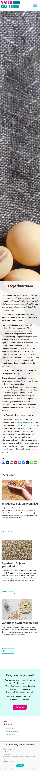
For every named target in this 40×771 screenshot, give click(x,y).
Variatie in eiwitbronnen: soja (20, 622)
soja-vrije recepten (22, 422)
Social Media (7, 760)
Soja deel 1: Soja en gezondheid (13, 564)
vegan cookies (31, 768)
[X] (7, 462)
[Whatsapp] (31, 462)
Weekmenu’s (10, 735)
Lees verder (8, 532)
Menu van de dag (12, 731)
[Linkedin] (11, 462)
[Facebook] (3, 462)
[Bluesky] (23, 462)
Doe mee (20, 707)
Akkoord (20, 765)
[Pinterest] (15, 462)
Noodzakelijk (13, 750)
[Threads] (27, 462)
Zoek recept (10, 728)
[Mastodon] (19, 462)
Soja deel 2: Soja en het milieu (20, 503)
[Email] (35, 462)
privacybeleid (10, 768)
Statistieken (19, 755)
